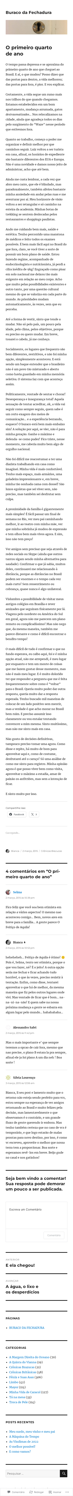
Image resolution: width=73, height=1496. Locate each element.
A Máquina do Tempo (24, 1436)
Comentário (54, 1235)
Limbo (13, 1382)
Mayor (13, 1387)
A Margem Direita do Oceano (29, 1357)
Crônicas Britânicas (22, 1372)
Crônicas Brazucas (51, 851)
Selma (17, 892)
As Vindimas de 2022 (23, 1441)
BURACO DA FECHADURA (26, 1328)
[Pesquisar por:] (33, 1473)
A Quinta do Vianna (22, 1362)
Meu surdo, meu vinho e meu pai (32, 1431)
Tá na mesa (17, 1397)
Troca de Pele (18, 1402)
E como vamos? (20, 1451)
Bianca (15, 851)
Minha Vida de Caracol (24, 1392)
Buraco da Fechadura (29, 12)
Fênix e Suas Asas (21, 1377)
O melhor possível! (22, 1446)
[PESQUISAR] (63, 1473)
